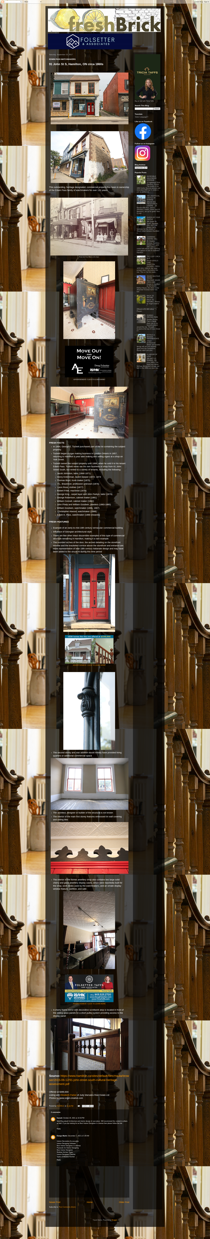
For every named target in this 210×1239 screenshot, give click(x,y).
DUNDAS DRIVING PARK (152, 316)
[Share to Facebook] (90, 1106)
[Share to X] (88, 1106)
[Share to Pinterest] (92, 1106)
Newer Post (54, 1202)
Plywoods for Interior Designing (68, 1148)
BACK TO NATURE (150, 297)
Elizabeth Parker (69, 1095)
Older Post (124, 1202)
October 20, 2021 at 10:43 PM (73, 1118)
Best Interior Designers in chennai (92, 1123)
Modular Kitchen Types (65, 1152)
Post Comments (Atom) (67, 1207)
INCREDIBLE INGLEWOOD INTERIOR (151, 178)
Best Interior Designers (65, 1150)
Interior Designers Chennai (66, 1154)
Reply (59, 1129)
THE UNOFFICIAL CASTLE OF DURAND (153, 198)
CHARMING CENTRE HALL (152, 238)
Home (90, 1202)
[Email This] (83, 1106)
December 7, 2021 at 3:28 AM (78, 1136)
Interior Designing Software (66, 1143)
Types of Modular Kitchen (66, 1157)
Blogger (114, 1220)
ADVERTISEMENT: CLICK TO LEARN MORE (89, 665)
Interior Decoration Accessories (68, 1141)
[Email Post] (78, 1106)
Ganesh (59, 1118)
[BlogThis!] (85, 1106)
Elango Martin (62, 1136)
